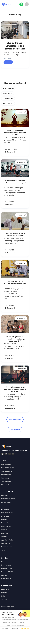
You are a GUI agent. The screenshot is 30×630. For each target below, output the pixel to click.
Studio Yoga (5, 478)
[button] (27, 4)
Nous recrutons (6, 568)
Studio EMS (5, 485)
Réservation (5, 523)
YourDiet (4, 537)
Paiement (4, 533)
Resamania (5, 589)
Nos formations (6, 547)
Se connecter (6, 502)
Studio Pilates (6, 481)
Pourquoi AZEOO (7, 572)
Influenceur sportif (7, 468)
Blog (2, 562)
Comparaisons (6, 579)
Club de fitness (6, 471)
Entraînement (5, 516)
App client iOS (6, 543)
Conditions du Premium (8, 609)
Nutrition (4, 519)
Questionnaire (6, 526)
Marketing (4, 530)
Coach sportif (6, 464)
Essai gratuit (5, 495)
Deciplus (4, 593)
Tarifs (3, 550)
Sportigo (4, 599)
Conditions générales (7, 606)
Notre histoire (6, 565)
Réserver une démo (8, 499)
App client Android (7, 540)
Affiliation (4, 575)
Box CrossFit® (6, 475)
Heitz (3, 596)
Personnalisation (7, 513)
